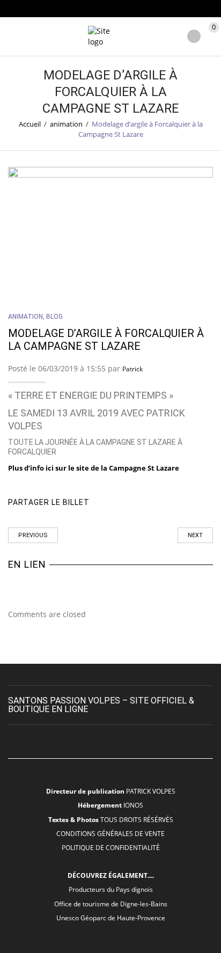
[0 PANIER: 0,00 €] (212, 37)
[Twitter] (116, 502)
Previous (33, 535)
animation (66, 124)
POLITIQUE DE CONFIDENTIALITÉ (111, 847)
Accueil (30, 124)
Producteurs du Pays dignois (111, 889)
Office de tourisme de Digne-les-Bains (110, 903)
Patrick (132, 368)
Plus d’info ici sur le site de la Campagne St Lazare (93, 468)
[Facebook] (139, 502)
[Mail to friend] (185, 502)
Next (195, 535)
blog (54, 316)
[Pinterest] (162, 502)
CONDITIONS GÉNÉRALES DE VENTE (110, 833)
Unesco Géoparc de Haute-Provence (110, 917)
